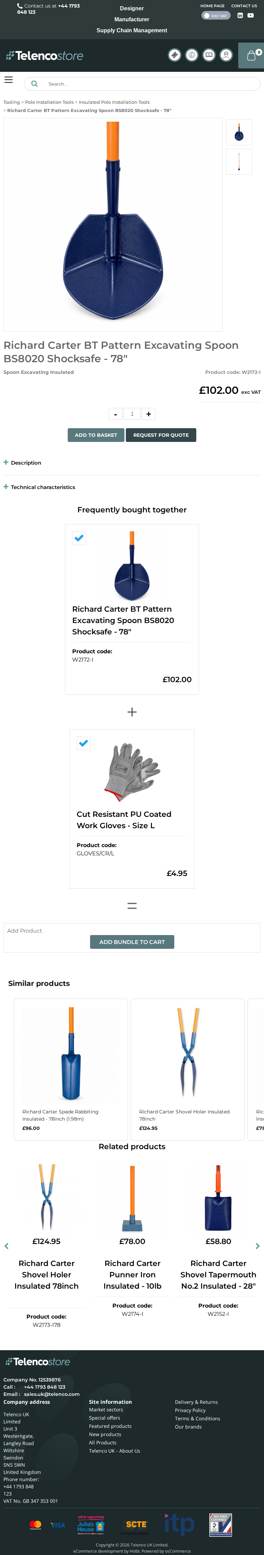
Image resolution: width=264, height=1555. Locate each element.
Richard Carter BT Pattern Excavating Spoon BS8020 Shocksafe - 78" (123, 620)
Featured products (110, 1426)
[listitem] (71, 1070)
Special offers (104, 1417)
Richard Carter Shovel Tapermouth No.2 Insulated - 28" (218, 1275)
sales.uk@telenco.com (52, 1394)
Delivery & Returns (196, 1402)
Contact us (244, 5)
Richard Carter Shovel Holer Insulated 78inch (46, 1275)
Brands (175, 55)
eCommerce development (98, 1551)
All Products (103, 1442)
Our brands (188, 1426)
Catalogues (209, 55)
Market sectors (106, 1409)
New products (105, 1434)
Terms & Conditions (197, 1418)
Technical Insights (192, 55)
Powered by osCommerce (166, 1551)
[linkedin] (241, 15)
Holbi (135, 1551)
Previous (6, 1247)
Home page (212, 5)
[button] (7, 1069)
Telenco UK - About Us (114, 1450)
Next (257, 1247)
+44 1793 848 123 (44, 1387)
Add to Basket (96, 435)
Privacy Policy (190, 1410)
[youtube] (251, 15)
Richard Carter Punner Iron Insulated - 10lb (132, 1275)
